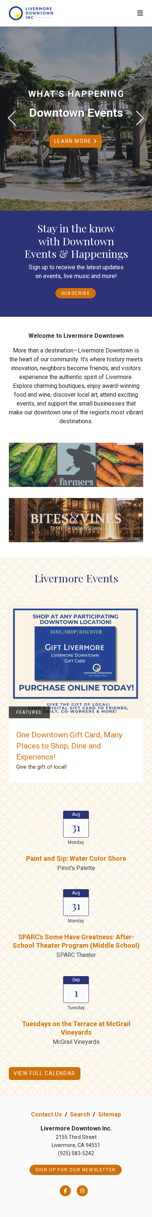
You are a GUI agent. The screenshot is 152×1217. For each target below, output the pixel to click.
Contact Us (46, 1114)
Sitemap (109, 1114)
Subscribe (75, 293)
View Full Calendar (45, 1073)
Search (80, 1114)
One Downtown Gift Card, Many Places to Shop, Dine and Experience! (69, 745)
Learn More (73, 141)
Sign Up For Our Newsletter (75, 1169)
